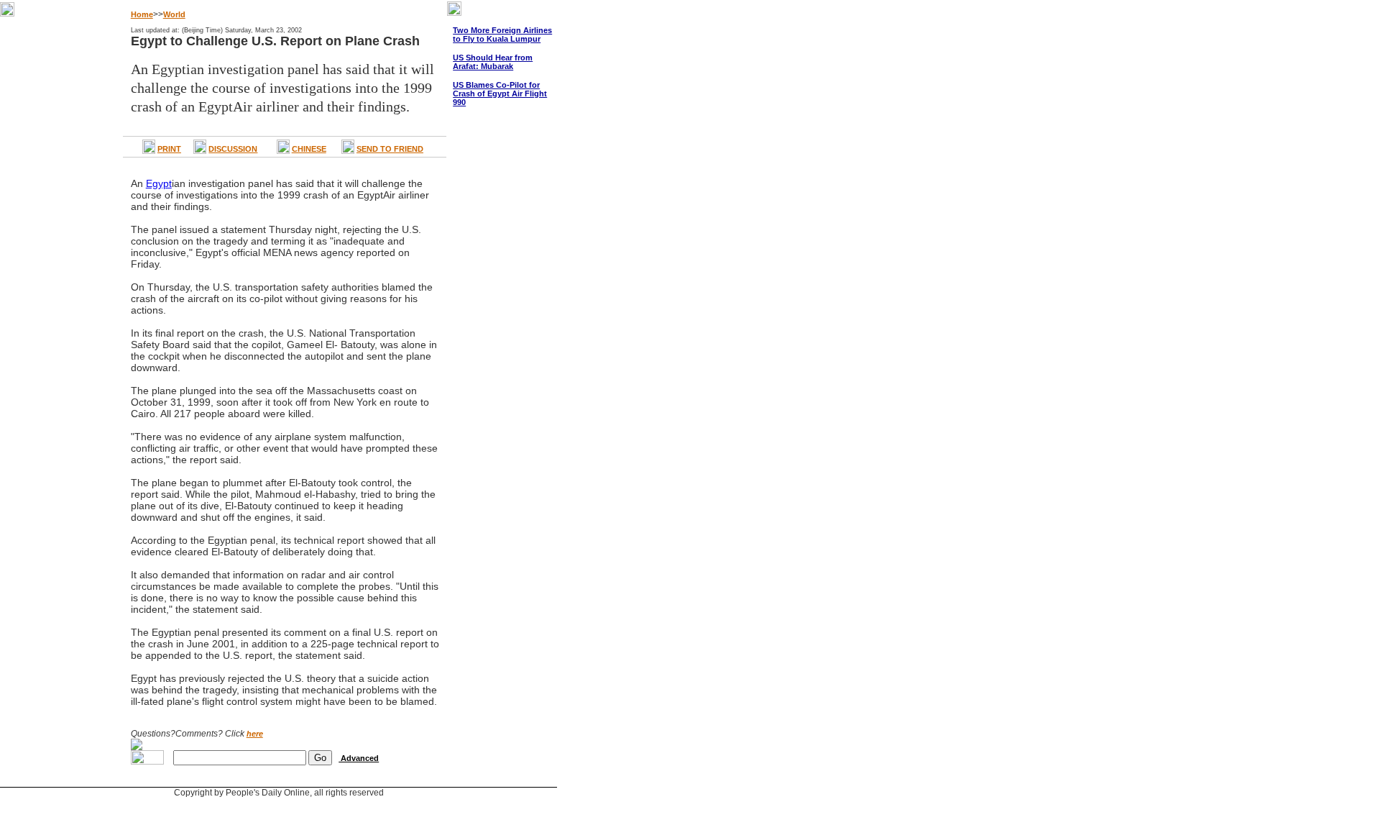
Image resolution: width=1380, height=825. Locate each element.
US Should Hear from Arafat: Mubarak (493, 61)
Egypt (159, 183)
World (174, 14)
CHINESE (309, 149)
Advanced (359, 758)
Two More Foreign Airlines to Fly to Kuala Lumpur (502, 34)
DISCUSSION (232, 149)
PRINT (169, 149)
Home (142, 14)
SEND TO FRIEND (389, 149)
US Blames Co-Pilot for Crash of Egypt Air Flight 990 (500, 93)
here (255, 733)
